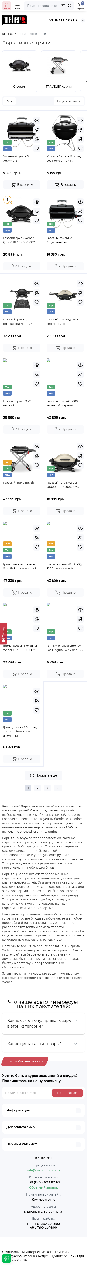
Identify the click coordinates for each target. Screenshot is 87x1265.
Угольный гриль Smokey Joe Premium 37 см (64, 158)
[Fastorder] (36, 129)
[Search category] (63, 5)
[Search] (69, 5)
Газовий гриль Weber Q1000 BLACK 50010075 (19, 240)
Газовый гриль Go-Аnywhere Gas (60, 240)
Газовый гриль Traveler (19, 482)
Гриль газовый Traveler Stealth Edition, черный (19, 566)
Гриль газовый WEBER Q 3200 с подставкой (64, 566)
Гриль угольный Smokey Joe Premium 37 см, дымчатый (20, 731)
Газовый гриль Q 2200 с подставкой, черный (20, 321)
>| (58, 788)
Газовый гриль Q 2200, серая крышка (63, 321)
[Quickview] (36, 120)
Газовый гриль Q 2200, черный (19, 403)
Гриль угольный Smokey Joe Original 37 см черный (65, 648)
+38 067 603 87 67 (62, 20)
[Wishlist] (36, 148)
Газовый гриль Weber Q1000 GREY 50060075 (63, 484)
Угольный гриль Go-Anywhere (17, 158)
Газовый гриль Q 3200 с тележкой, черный (63, 403)
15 (7, 101)
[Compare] (36, 139)
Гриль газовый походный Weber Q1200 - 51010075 (21, 648)
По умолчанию (67, 101)
